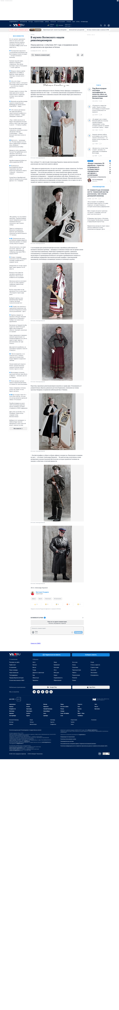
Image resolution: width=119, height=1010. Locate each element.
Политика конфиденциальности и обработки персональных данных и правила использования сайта (83, 745)
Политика (75, 667)
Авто (34, 662)
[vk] (38, 691)
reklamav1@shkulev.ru (92, 730)
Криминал (57, 665)
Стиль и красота (95, 665)
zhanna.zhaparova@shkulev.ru (16, 748)
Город (34, 670)
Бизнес (35, 665)
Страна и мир (94, 667)
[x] (51, 691)
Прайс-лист (12, 665)
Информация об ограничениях (67, 736)
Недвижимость (14, 21)
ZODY (73, 21)
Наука (55, 675)
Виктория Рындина (42, 592)
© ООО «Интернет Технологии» (35, 753)
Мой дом (56, 672)
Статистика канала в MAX (16, 680)
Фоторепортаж (57, 598)
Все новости (18, 36)
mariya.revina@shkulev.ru (15, 750)
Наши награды (13, 670)
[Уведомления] (105, 25)
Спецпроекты (94, 675)
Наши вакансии (13, 672)
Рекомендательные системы (67, 741)
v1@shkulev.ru (27, 741)
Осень (74, 665)
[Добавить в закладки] (78, 55)
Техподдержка (13, 675)
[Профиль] (109, 25)
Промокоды (84, 21)
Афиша (47, 21)
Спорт (92, 662)
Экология (93, 670)
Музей (40, 598)
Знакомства (23, 21)
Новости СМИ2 (36, 643)
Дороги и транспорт (38, 672)
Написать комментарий (42, 55)
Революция (48, 598)
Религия (74, 678)
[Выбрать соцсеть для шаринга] (82, 55)
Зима (55, 662)
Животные (36, 678)
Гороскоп (53, 21)
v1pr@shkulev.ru (81, 734)
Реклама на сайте (14, 662)
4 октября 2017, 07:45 (36, 50)
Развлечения (76, 675)
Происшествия (76, 670)
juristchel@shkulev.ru (46, 742)
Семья (74, 680)
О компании (12, 667)
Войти (36, 633)
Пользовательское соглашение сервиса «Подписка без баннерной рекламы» (78, 743)
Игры (77, 21)
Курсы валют (61, 21)
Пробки (69, 21)
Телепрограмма (39, 21)
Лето (55, 670)
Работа (74, 672)
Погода (30, 21)
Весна (34, 667)
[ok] (42, 691)
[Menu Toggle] (10, 25)
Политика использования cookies (68, 739)
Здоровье (35, 680)
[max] (46, 691)
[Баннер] (35, 29)
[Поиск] (101, 25)
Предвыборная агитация (16, 678)
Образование (57, 680)
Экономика (94, 672)
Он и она (74, 662)
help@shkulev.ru (19, 743)
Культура (56, 667)
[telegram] (34, 691)
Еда (34, 675)
